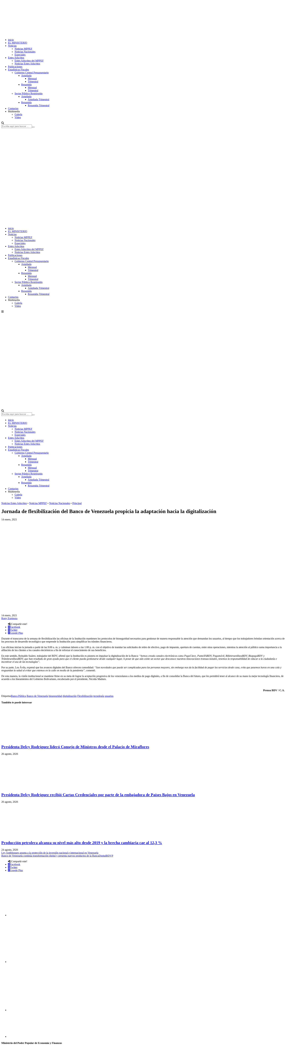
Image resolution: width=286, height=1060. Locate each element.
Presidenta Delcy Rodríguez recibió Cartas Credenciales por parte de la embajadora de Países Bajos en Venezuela (98, 795)
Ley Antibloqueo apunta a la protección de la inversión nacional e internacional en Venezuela (49, 852)
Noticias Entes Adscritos (27, 63)
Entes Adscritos (16, 57)
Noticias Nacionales (25, 51)
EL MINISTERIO (17, 42)
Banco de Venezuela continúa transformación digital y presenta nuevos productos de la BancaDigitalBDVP (57, 855)
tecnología (98, 696)
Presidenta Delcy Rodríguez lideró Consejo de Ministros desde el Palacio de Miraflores (75, 747)
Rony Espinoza (9, 618)
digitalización (70, 696)
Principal (77, 503)
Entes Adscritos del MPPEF (29, 60)
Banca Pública (18, 696)
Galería (18, 114)
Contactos (13, 108)
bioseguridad (55, 696)
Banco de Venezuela (37, 696)
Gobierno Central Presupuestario (32, 72)
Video (18, 117)
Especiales (20, 54)
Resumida (26, 84)
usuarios (109, 696)
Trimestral (33, 81)
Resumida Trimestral (38, 105)
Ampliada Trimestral (38, 99)
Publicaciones (15, 66)
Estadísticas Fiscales (18, 69)
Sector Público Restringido (29, 93)
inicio (11, 39)
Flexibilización (85, 696)
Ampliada (26, 75)
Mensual (32, 78)
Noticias (12, 45)
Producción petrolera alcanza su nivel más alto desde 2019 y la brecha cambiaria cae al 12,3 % (81, 843)
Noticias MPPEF (23, 48)
